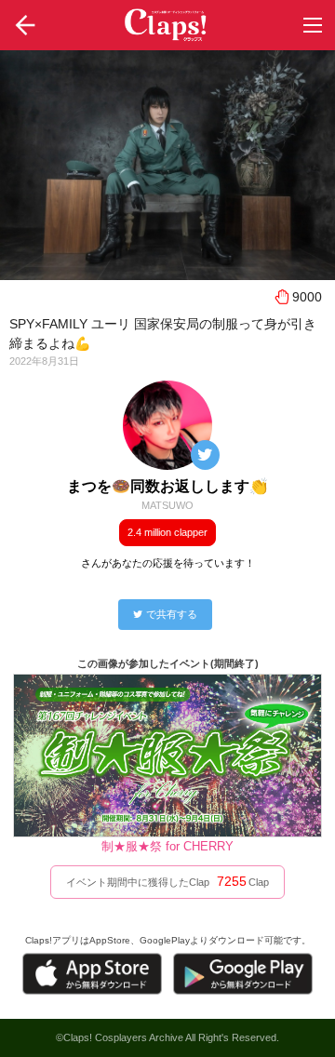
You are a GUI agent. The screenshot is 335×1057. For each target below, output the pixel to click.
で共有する (171, 614)
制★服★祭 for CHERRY (167, 846)
